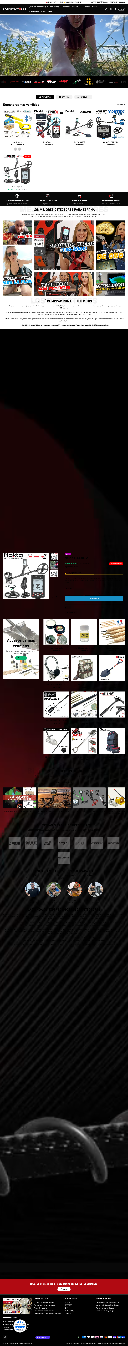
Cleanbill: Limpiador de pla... (84, 648)
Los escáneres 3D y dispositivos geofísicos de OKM (19, 812)
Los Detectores (13, 1343)
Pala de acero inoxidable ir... (84, 757)
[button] (106, 9)
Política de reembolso (104, 1343)
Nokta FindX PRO (49, 142)
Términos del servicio (118, 1343)
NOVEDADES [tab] (84, 97)
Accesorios (76, 7)
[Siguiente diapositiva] (56, 596)
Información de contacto (88, 1343)
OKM (66, 1308)
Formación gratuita (40, 1308)
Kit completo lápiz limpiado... (84, 721)
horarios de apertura (81, 878)
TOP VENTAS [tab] (46, 97)
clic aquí (99, 878)
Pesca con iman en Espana (105, 1308)
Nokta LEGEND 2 (18, 187)
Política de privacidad (72, 1343)
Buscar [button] (65, 1289)
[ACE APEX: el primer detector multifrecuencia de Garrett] (54, 797)
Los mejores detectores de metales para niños (89, 811)
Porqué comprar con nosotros (44, 1305)
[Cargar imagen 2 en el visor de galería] (54, 565)
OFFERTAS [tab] (66, 97)
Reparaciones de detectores (44, 1311)
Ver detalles (70, 612)
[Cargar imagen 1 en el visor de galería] (54, 557)
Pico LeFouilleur (112, 721)
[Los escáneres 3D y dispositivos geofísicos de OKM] (19, 797)
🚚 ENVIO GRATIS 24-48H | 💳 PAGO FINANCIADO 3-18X (64, 2)
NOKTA (67, 1302)
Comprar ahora (94, 599)
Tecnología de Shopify (25, 1343)
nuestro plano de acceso (64, 878)
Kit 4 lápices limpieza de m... (112, 648)
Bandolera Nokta (84, 684)
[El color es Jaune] (15, 149)
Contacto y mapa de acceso (44, 1302)
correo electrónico (41, 878)
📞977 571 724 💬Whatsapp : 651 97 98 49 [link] (104, 2)
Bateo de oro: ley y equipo (105, 1311)
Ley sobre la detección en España (107, 1305)
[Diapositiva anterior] (52, 596)
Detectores (54, 7)
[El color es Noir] (19, 149)
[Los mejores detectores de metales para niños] (89, 797)
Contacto (122, 2)
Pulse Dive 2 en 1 (17, 142)
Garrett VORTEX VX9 (110, 142)
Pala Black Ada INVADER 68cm (56, 721)
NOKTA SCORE (79, 142)
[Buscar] (106, 9)
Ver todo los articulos (63, 782)
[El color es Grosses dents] (82, 764)
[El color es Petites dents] (86, 764)
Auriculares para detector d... (56, 684)
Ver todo (120, 105)
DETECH (68, 1314)
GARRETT (68, 1305)
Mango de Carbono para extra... (56, 757)
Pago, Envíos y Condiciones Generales (47, 1314)
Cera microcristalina (56, 648)
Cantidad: (68, 588)
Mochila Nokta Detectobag (112, 757)
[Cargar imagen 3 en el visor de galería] (54, 573)
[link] (31, 843)
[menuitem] (48, 1302)
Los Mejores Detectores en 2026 (107, 1302)
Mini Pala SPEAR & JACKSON (112, 684)
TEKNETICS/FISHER (72, 1311)
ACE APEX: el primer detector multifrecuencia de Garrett (54, 812)
